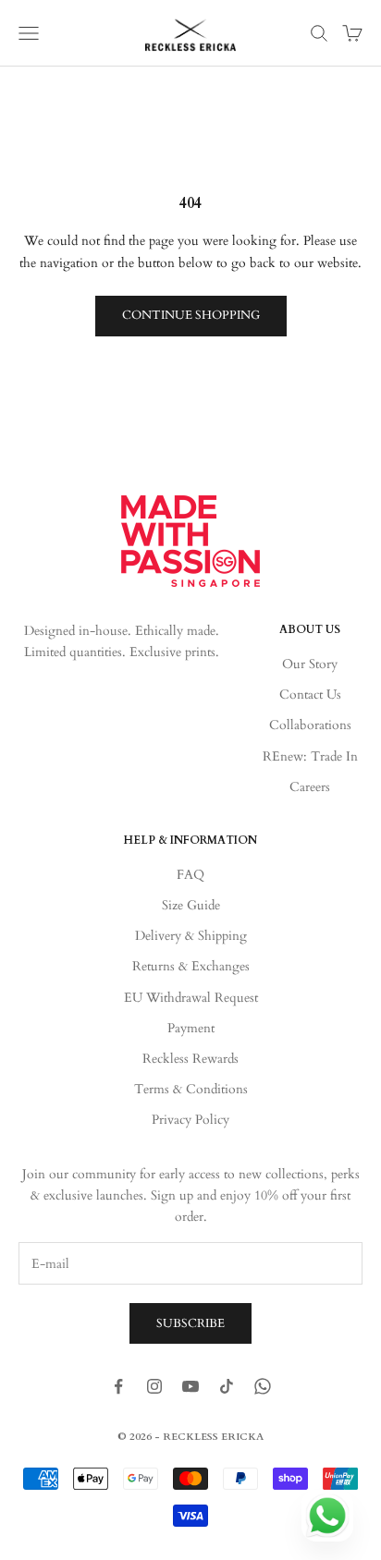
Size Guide (191, 905)
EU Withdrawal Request (191, 997)
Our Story (310, 664)
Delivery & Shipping (191, 936)
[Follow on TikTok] (226, 1386)
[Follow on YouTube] (190, 1386)
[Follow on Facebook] (118, 1386)
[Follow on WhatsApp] (262, 1386)
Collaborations (310, 725)
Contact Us (310, 694)
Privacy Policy (190, 1119)
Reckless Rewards (190, 1058)
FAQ (190, 875)
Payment (191, 1028)
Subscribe (190, 1323)
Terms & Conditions (191, 1089)
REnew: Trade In (310, 756)
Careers (309, 787)
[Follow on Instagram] (154, 1386)
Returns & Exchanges (191, 966)
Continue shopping (191, 315)
